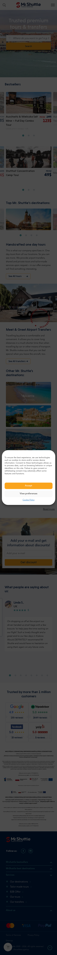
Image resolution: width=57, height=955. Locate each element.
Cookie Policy (29, 500)
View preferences (28, 494)
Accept (28, 486)
